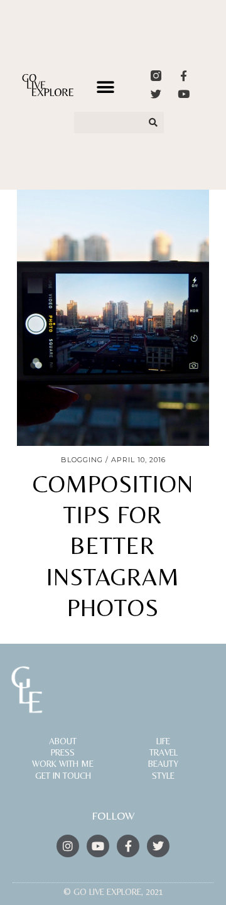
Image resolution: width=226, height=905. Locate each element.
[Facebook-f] (183, 75)
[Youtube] (183, 94)
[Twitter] (156, 94)
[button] (106, 87)
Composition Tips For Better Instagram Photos (113, 546)
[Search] (154, 122)
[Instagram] (67, 846)
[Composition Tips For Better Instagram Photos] (113, 318)
